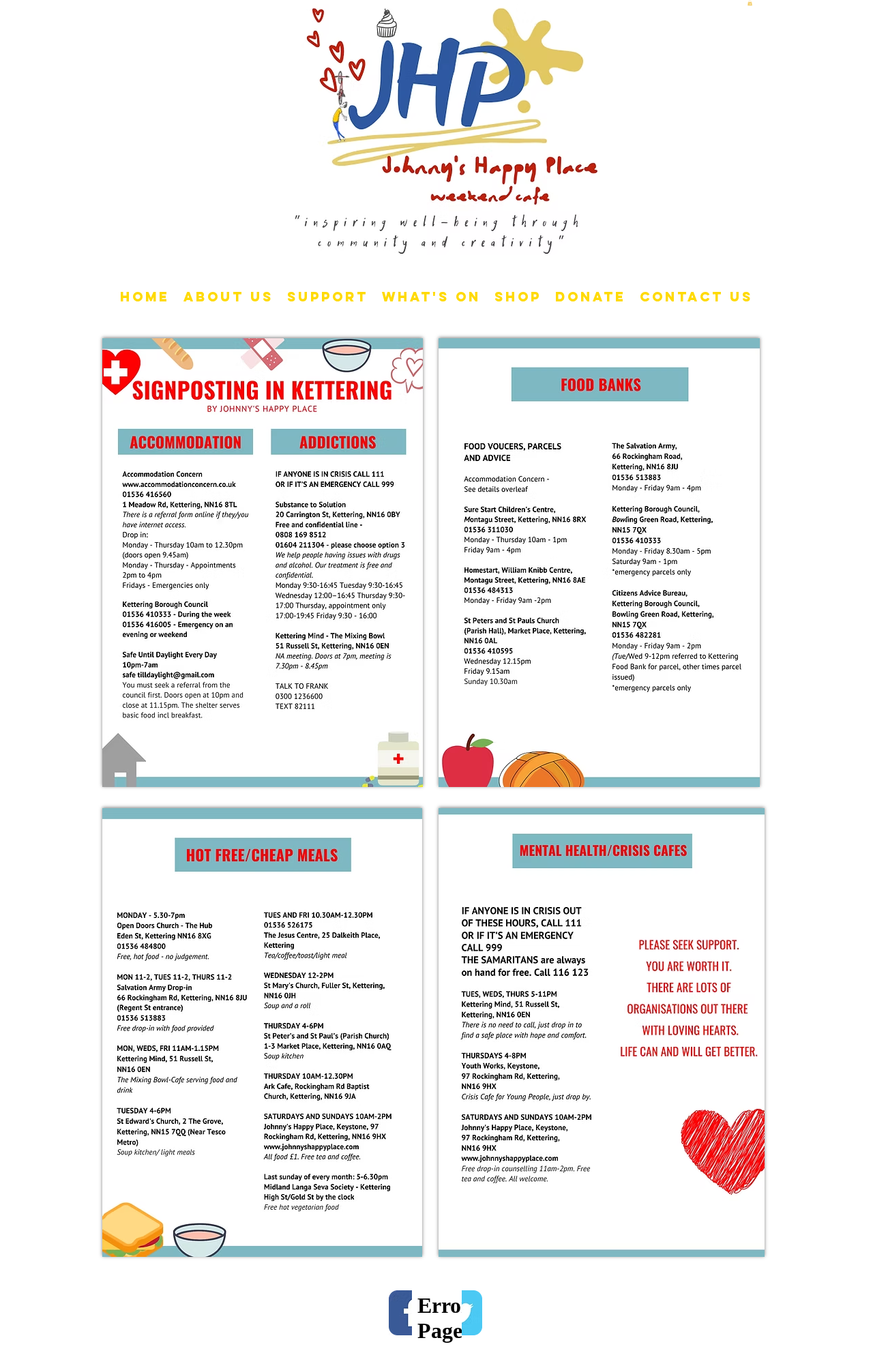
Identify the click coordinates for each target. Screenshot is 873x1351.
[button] (750, 2)
